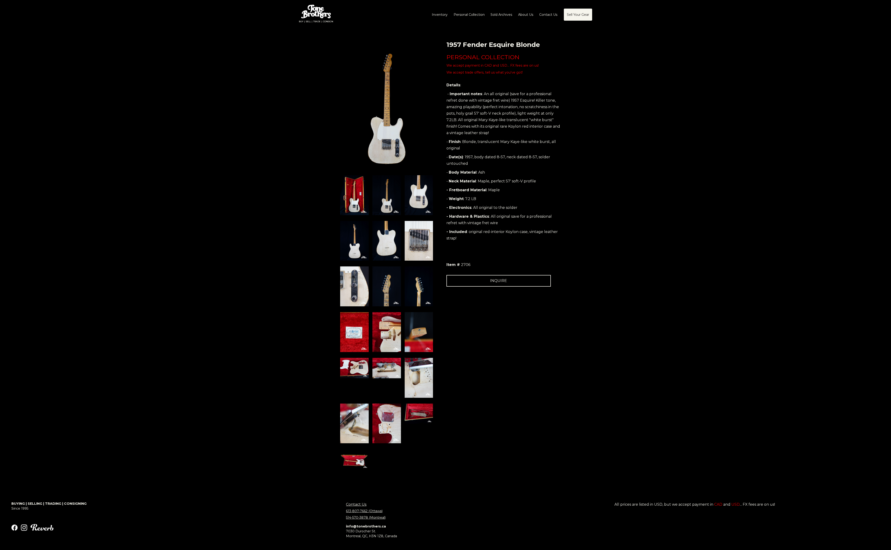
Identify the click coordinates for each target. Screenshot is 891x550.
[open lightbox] (354, 195)
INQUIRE (498, 280)
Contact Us (356, 504)
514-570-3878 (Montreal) (366, 517)
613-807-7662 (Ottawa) (364, 511)
